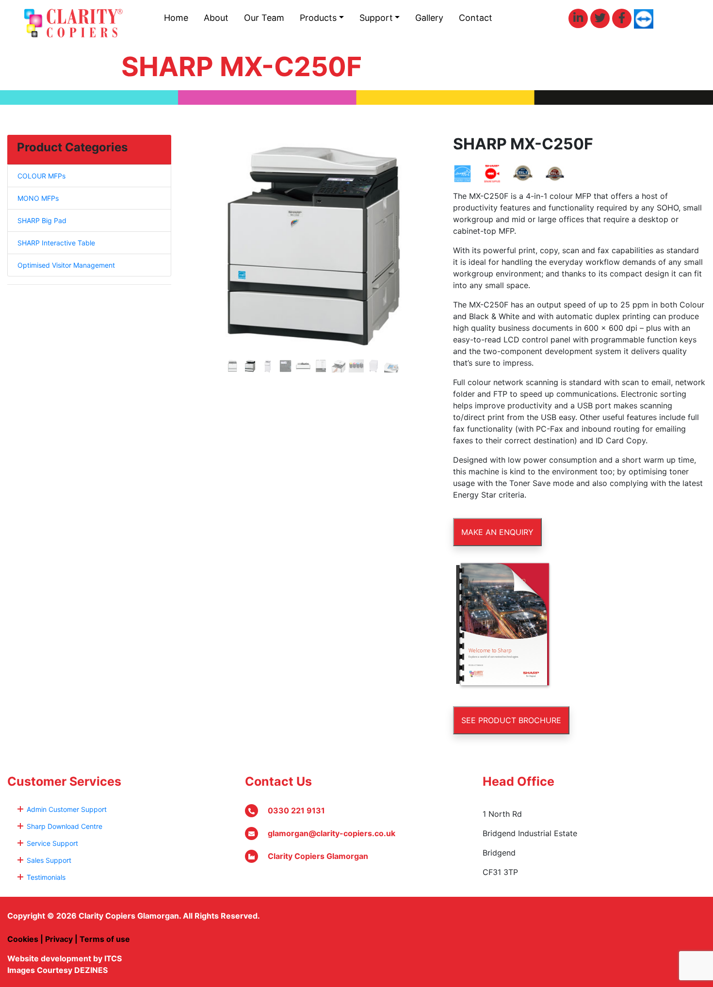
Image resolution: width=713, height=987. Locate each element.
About (216, 18)
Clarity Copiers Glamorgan (318, 856)
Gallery (429, 18)
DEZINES (91, 970)
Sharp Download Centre (64, 826)
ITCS (113, 958)
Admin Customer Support (67, 809)
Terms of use (105, 939)
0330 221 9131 (296, 810)
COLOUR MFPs (41, 176)
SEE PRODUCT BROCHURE (511, 720)
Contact (475, 18)
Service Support (52, 843)
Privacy (59, 939)
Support (376, 18)
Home (176, 18)
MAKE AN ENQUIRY (497, 532)
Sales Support (49, 860)
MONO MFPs (38, 198)
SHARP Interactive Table (56, 243)
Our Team (264, 18)
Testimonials (46, 877)
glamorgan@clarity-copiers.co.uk (331, 833)
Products (318, 18)
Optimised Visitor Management (66, 265)
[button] (205, 256)
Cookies (22, 939)
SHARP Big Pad (41, 220)
